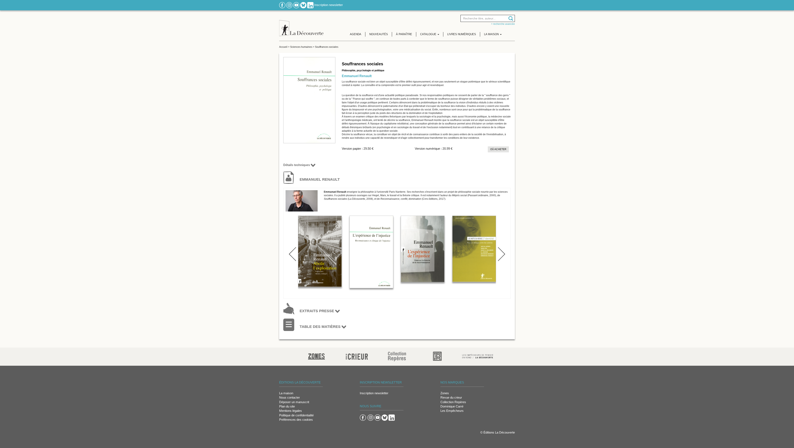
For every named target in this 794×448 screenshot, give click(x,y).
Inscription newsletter (328, 5)
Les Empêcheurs (452, 410)
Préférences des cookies (296, 419)
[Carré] (437, 356)
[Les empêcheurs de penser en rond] (477, 356)
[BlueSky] (303, 5)
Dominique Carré (451, 406)
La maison (286, 393)
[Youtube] (296, 5)
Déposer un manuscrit (294, 402)
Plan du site (287, 406)
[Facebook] (282, 5)
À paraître (404, 34)
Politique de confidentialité (296, 415)
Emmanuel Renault (357, 76)
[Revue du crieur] (357, 356)
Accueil (283, 46)
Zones (444, 393)
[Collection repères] (397, 356)
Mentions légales (290, 410)
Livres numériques (461, 34)
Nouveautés (378, 34)
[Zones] (316, 356)
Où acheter (498, 149)
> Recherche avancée (503, 24)
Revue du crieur (451, 397)
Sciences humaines (301, 46)
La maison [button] (492, 34)
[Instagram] (289, 5)
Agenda (355, 34)
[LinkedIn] (310, 5)
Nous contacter (289, 397)
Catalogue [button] (428, 34)
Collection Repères (453, 402)
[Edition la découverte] (301, 25)
